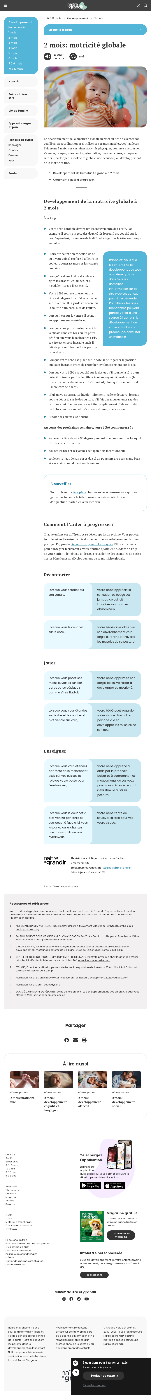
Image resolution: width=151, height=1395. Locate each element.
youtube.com (120, 977)
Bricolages (15, 145)
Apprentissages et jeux (19, 125)
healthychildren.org (27, 929)
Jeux (11, 160)
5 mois (12, 53)
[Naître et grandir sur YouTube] (86, 1299)
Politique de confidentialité (21, 1254)
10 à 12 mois (15, 69)
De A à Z (10, 1154)
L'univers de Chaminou (19, 1225)
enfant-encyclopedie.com (94, 960)
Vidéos (10, 1200)
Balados (10, 1204)
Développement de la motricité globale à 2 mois (86, 173)
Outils (9, 1215)
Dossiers (11, 1193)
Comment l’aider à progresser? (74, 180)
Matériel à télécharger (19, 1222)
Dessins (13, 155)
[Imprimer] (84, 1040)
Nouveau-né (16, 27)
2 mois (98, 18)
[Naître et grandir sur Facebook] (71, 1299)
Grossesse (12, 1161)
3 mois (12, 43)
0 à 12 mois (54, 18)
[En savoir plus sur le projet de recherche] (75, 1372)
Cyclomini (11, 1229)
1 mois (12, 32)
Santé (12, 173)
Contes (13, 150)
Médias (10, 1257)
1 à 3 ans (10, 1168)
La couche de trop (16, 1240)
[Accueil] (75, 6)
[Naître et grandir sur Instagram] (64, 1299)
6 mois (12, 58)
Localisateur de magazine (121, 1235)
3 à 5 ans (11, 1172)
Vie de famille (18, 110)
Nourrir (13, 81)
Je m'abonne (94, 1275)
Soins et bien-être (18, 96)
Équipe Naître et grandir (117, 867)
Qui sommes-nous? (17, 1247)
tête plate (79, 492)
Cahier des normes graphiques (24, 1261)
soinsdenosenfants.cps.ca (49, 995)
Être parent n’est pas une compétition (28, 1243)
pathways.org (52, 984)
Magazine (11, 1197)
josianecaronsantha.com (57, 939)
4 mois (12, 48)
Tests (9, 1218)
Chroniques (13, 1190)
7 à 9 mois (15, 63)
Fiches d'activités (21, 140)
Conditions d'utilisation (19, 1250)
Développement (77, 18)
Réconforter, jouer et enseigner (92, 544)
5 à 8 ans (11, 1175)
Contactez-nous (15, 1264)
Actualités (11, 1186)
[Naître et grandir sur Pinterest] (79, 1299)
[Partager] (66, 1040)
